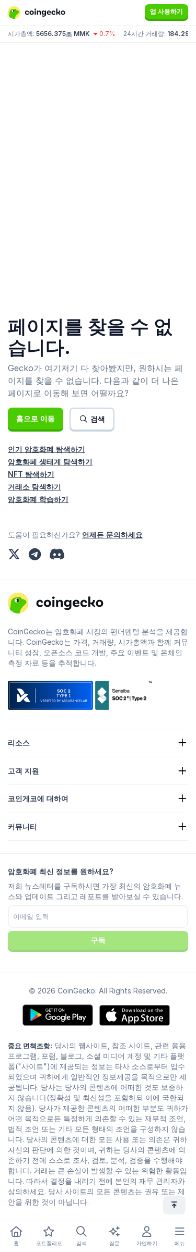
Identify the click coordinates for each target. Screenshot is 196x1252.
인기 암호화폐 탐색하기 (46, 449)
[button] (35, 418)
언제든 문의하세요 (112, 534)
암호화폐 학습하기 (38, 499)
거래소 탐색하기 (34, 486)
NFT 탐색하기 (31, 474)
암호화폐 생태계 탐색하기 (50, 461)
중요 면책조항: (30, 1045)
